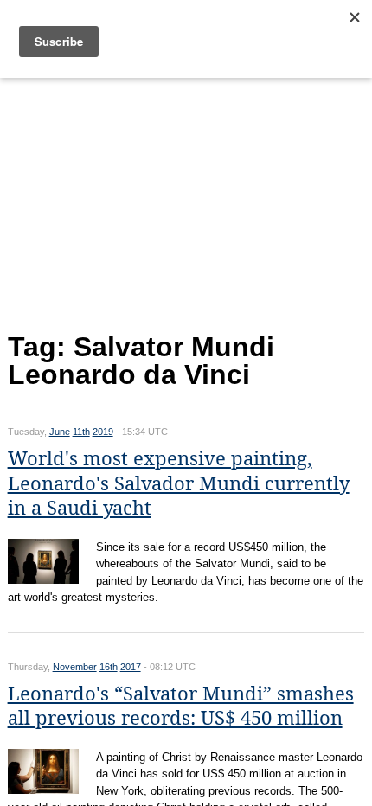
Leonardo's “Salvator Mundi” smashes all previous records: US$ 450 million (181, 706)
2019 (103, 431)
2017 (130, 667)
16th (108, 667)
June (59, 431)
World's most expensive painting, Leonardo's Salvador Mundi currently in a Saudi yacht (179, 483)
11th (81, 431)
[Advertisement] (186, 201)
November (75, 667)
